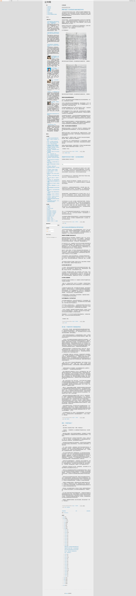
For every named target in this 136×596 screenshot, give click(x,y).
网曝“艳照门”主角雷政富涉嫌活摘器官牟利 (73, 9)
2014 (64, 516)
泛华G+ (48, 11)
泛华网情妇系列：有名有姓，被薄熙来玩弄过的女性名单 (55, 57)
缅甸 (65, 223)
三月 (65, 580)
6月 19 (66, 545)
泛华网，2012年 (50, 172)
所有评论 (49, 231)
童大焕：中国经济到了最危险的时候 (71, 327)
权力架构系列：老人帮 (51, 214)
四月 (65, 579)
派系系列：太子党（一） (51, 219)
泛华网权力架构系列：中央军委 (52, 170)
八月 (65, 525)
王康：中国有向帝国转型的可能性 (52, 142)
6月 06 (66, 568)
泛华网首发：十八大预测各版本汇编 (53, 91)
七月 (65, 526)
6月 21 (66, 542)
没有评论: (77, 151)
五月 (65, 577)
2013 (64, 518)
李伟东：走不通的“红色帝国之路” (52, 141)
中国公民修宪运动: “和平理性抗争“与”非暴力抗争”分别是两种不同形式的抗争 (53, 45)
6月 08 (66, 565)
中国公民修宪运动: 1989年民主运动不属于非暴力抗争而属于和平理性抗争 (53, 33)
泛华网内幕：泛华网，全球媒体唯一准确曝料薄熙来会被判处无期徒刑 (53, 146)
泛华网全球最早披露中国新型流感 (52, 156)
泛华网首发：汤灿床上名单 (51, 197)
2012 (64, 585)
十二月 (65, 519)
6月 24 (66, 538)
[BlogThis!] (81, 151)
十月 (65, 522)
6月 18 (66, 554)
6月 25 (66, 536)
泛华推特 (48, 10)
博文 (48, 229)
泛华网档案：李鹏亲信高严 (51, 166)
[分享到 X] (82, 151)
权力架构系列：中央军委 (51, 213)
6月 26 (66, 535)
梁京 (65, 507)
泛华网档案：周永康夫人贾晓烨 (52, 169)
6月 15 (66, 558)
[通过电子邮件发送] (80, 151)
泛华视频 (48, 9)
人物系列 (48, 207)
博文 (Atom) (66, 512)
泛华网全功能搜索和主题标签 (52, 14)
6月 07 (66, 567)
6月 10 (66, 564)
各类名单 (48, 209)
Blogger (67, 593)
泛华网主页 (49, 6)
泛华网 (48, 2)
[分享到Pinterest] (84, 151)
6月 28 (66, 532)
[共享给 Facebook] (83, 151)
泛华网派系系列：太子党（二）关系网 (55, 68)
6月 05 (66, 570)
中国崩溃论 (68, 507)
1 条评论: (76, 417)
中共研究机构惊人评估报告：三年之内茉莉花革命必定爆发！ (53, 201)
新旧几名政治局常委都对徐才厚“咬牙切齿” (73, 227)
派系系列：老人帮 (50, 218)
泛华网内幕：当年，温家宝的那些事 (53, 179)
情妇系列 (48, 205)
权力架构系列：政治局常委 (51, 212)
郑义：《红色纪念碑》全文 (51, 153)
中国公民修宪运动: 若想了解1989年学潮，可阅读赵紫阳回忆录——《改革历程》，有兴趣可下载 (53, 22)
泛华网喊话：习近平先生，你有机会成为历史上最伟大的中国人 (53, 148)
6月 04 (66, 571)
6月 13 (66, 561)
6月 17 (66, 555)
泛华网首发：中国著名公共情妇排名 (53, 196)
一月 (65, 583)
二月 (65, 582)
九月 (65, 523)
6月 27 (66, 533)
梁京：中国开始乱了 (67, 423)
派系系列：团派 (49, 217)
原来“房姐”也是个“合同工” (52, 124)
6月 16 (66, 557)
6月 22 (66, 541)
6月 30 (66, 529)
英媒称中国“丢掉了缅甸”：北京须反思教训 (73, 157)
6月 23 (66, 539)
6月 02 (66, 574)
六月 (65, 528)
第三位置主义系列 (50, 208)
